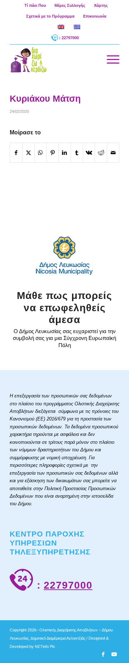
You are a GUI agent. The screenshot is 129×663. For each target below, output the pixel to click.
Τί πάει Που (35, 5)
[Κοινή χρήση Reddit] (101, 152)
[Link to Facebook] (103, 654)
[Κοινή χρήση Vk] (89, 152)
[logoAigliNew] (53, 59)
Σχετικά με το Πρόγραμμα (50, 16)
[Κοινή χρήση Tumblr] (77, 152)
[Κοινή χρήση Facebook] (16, 152)
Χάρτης (101, 5)
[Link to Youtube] (114, 654)
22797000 (68, 585)
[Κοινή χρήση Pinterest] (52, 152)
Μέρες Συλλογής (69, 5)
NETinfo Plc (45, 646)
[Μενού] (109, 59)
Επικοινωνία (94, 16)
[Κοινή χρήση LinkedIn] (65, 152)
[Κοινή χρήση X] (28, 152)
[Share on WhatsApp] (41, 152)
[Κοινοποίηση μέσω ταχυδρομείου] (113, 152)
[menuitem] (35, 5)
